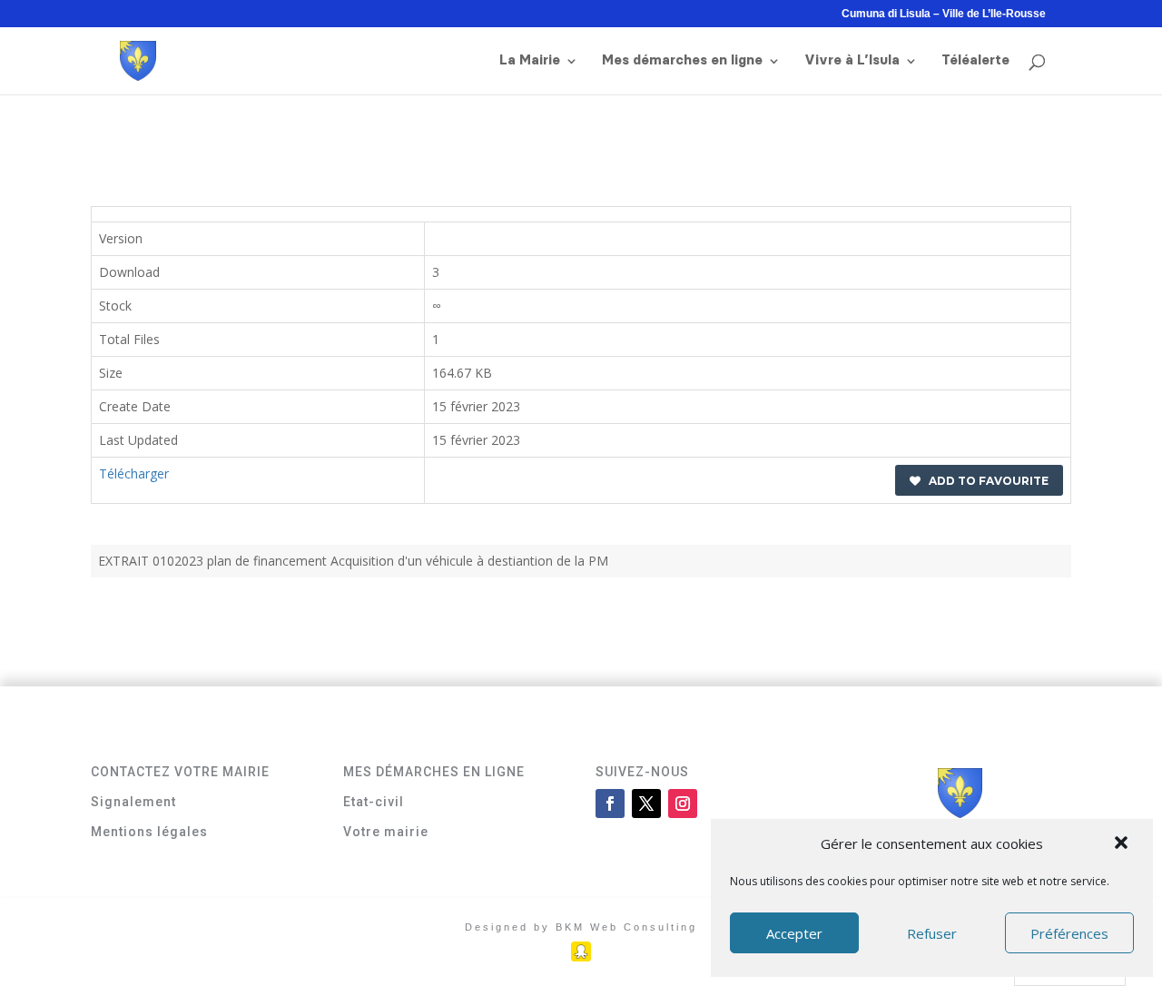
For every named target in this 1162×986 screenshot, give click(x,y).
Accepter (794, 933)
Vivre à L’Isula (852, 60)
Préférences (1069, 933)
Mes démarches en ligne (682, 60)
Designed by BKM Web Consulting (581, 927)
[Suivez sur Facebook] (610, 803)
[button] (1123, 844)
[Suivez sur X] (646, 803)
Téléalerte (975, 60)
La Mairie (529, 60)
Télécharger (134, 473)
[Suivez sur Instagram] (682, 803)
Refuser (932, 933)
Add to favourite (985, 481)
